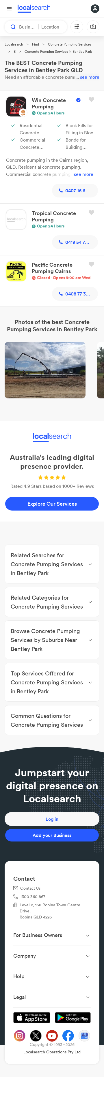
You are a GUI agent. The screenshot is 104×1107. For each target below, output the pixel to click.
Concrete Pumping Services (69, 44)
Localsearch (14, 44)
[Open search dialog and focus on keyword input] (10, 27)
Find (35, 44)
